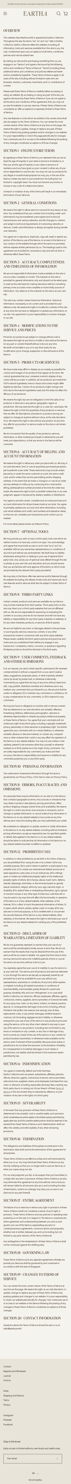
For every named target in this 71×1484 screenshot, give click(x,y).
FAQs (5, 1391)
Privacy (6, 1405)
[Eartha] (35, 13)
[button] (58, 13)
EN (33, 1473)
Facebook (8, 1425)
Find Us (7, 1381)
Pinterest (7, 1420)
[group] (35, 4)
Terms (6, 1400)
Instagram (8, 1416)
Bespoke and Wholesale (14, 1371)
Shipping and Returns (13, 1396)
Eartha (39, 1480)
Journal (7, 1376)
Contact (7, 1367)
